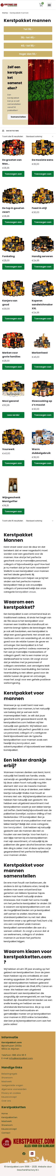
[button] (49, 4)
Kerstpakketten (9, 1117)
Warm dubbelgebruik (41, 451)
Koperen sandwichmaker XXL (42, 304)
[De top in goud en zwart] (13, 196)
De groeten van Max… (12, 161)
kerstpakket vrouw (25, 591)
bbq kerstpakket (21, 743)
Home (5, 13)
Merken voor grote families (11, 354)
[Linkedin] (32, 1154)
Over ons (6, 1100)
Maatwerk (6, 1081)
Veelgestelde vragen (12, 1085)
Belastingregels (9, 1073)
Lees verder (13, 415)
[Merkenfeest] (43, 341)
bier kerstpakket (13, 827)
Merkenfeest (40, 352)
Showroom (7, 1077)
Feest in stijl (39, 208)
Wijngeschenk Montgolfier (11, 499)
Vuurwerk (8, 449)
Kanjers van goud (9, 302)
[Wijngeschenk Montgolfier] (13, 485)
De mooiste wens (42, 160)
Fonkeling (8, 256)
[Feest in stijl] (43, 196)
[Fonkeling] (13, 244)
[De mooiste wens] (43, 148)
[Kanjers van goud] (13, 288)
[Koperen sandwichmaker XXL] (43, 288)
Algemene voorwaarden (14, 1089)
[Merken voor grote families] (13, 341)
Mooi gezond (10, 401)
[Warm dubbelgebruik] (43, 437)
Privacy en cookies (11, 1093)
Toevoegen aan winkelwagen (13, 174)
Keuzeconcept (9, 1096)
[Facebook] (24, 1154)
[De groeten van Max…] (13, 148)
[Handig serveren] (43, 244)
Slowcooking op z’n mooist (42, 403)
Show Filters (12, 131)
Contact (5, 1132)
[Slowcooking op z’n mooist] (43, 389)
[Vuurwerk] (13, 437)
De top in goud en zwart (13, 210)
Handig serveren (42, 256)
